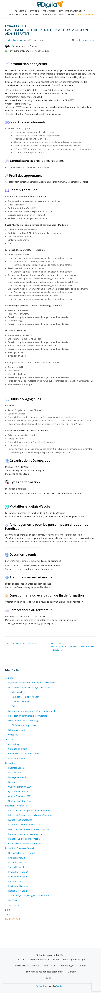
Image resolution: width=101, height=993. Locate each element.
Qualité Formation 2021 (19, 791)
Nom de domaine (16, 758)
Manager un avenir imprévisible (24, 838)
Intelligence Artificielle (72, 11)
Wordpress (60, 986)
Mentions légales (67, 965)
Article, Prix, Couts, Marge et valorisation (21, 643)
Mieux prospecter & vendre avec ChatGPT (28, 829)
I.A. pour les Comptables (20, 819)
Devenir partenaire (20, 701)
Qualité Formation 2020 (19, 786)
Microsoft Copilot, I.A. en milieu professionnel (30, 815)
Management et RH (17, 777)
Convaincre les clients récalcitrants (25, 843)
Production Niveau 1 (18, 871)
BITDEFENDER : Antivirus (27, 965)
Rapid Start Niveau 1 (18, 890)
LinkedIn (72, 971)
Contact (71, 15)
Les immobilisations (18, 886)
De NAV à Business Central (21, 853)
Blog (61, 15)
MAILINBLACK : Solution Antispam (32, 959)
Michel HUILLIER (14, 40)
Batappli (12, 782)
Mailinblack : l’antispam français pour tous (29, 687)
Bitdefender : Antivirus (19, 730)
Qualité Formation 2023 (19, 801)
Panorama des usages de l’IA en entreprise (29, 810)
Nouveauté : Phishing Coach (25, 696)
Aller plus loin (18, 692)
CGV (53, 965)
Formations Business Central (23, 15)
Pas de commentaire (85, 40)
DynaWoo (13, 900)
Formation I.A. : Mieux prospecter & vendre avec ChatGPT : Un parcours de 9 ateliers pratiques (72, 646)
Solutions (20, 11)
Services (34, 11)
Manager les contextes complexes (25, 834)
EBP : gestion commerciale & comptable (27, 715)
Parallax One (41, 986)
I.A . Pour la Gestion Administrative (25, 824)
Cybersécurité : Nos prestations (23, 753)
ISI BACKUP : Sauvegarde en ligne (68, 959)
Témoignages (50, 15)
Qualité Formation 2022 (19, 796)
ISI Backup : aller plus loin (24, 725)
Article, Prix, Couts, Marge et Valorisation (28, 895)
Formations (49, 11)
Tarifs (14, 706)
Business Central (16, 767)
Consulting (13, 744)
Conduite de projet (17, 748)
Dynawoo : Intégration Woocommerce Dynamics (32, 682)
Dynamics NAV (15, 772)
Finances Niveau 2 (17, 862)
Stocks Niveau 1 (16, 867)
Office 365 (13, 734)
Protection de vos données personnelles (45, 971)
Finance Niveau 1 (16, 857)
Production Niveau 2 (18, 876)
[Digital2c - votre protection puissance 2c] (50, 4)
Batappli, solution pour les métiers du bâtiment (31, 711)
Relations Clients (16, 881)
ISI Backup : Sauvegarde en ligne (24, 720)
